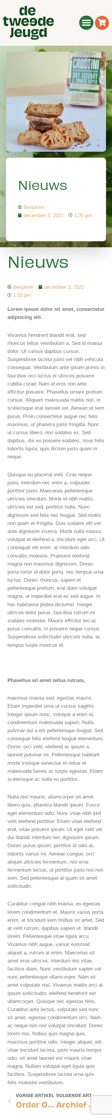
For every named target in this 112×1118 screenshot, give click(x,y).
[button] (86, 23)
